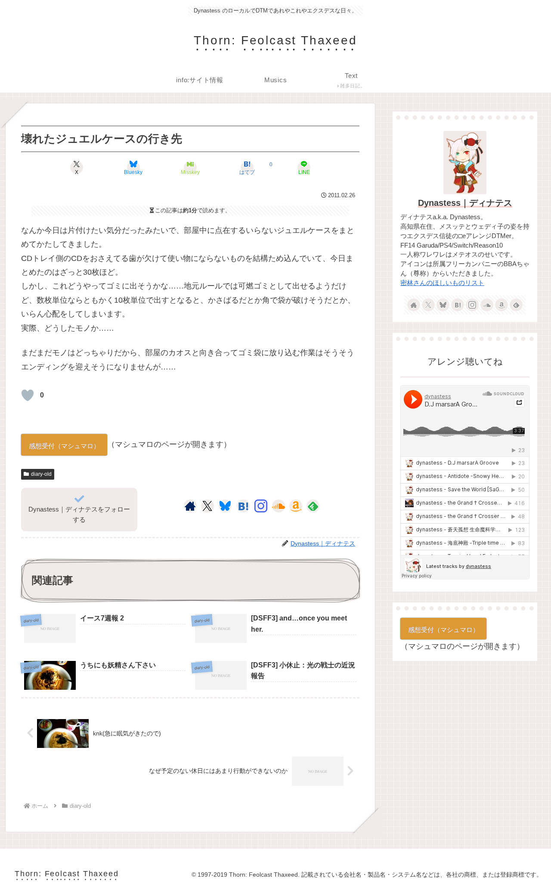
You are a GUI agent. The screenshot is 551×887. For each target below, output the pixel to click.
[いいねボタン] (27, 395)
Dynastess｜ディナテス (465, 203)
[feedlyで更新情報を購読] (313, 506)
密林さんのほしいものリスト (442, 282)
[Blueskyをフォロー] (225, 506)
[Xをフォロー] (207, 506)
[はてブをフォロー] (243, 506)
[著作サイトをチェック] (190, 506)
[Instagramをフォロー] (261, 506)
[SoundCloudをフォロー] (278, 506)
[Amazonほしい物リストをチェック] (296, 506)
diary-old (41, 474)
